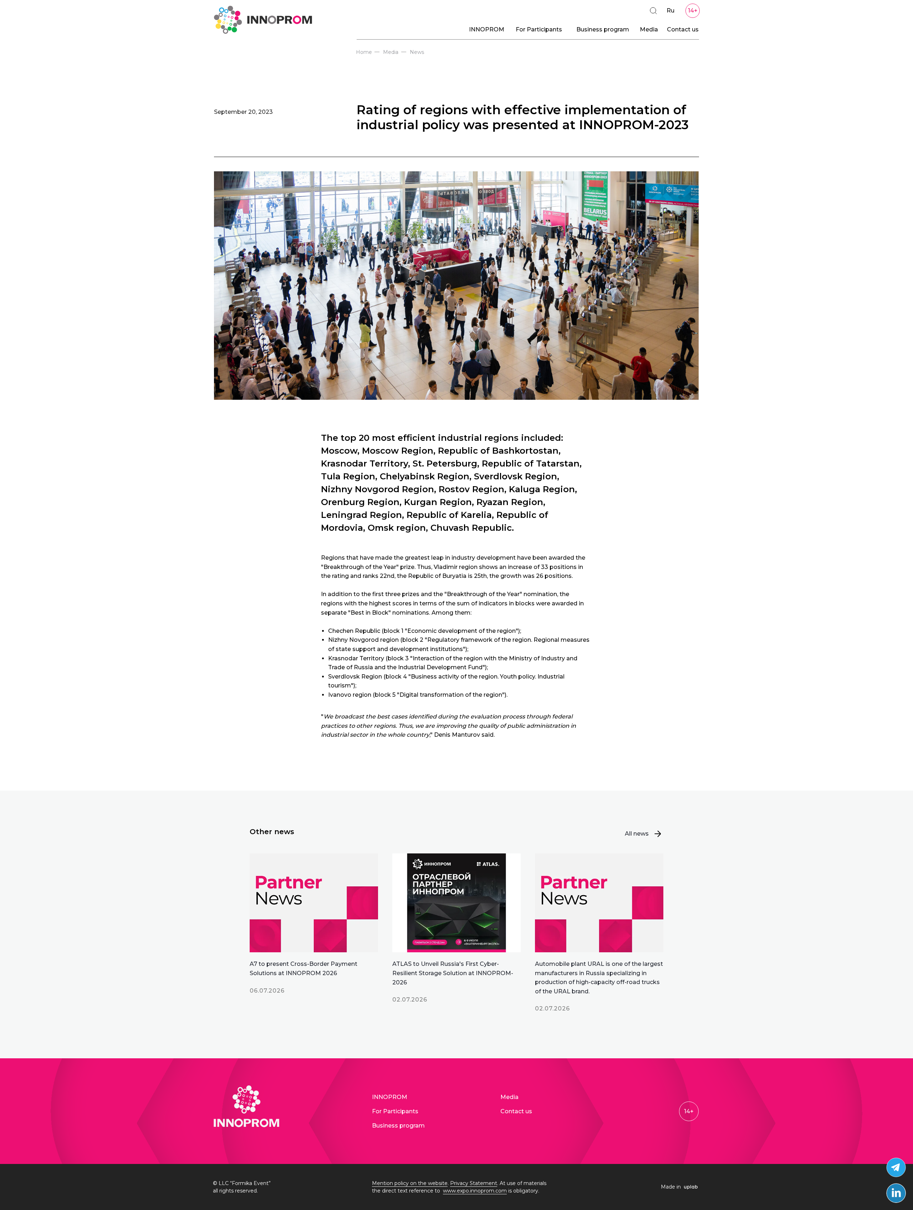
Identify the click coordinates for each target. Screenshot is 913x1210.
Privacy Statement (473, 1183)
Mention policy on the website (410, 1183)
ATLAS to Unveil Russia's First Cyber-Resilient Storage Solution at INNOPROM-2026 (452, 973)
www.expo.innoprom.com (475, 1191)
